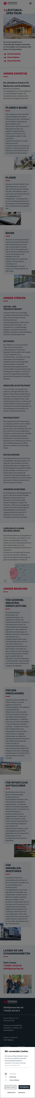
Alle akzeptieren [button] (24, 1087)
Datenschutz (11, 1092)
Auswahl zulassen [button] (10, 1087)
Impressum (21, 1092)
